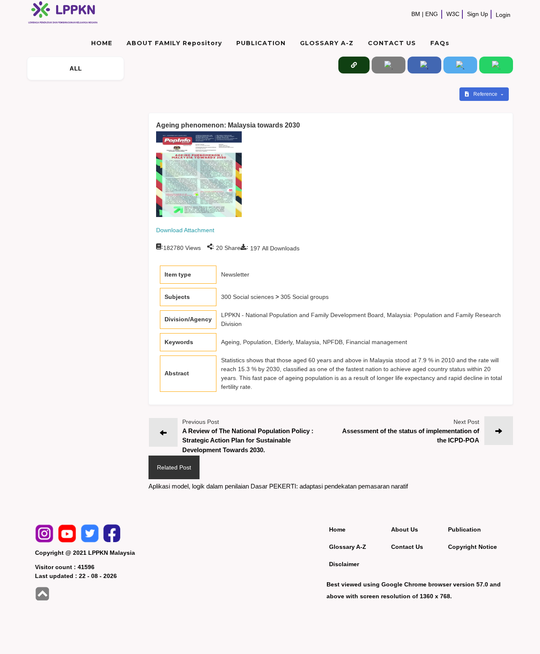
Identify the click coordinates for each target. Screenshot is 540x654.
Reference (486, 94)
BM (415, 14)
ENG (431, 14)
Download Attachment (185, 230)
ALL (76, 68)
